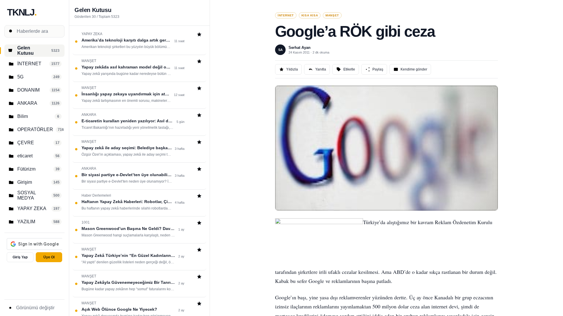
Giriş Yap (20, 257)
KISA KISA (309, 15)
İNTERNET (286, 15)
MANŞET (332, 15)
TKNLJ (21, 12)
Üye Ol (49, 257)
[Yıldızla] (199, 35)
